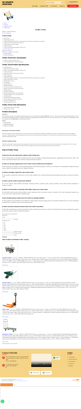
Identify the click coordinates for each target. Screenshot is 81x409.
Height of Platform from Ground (11, 94)
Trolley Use (6, 71)
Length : (7, 260)
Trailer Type (6, 79)
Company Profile (44, 6)
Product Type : (14, 259)
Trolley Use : (51, 257)
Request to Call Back (7, 52)
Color (5, 96)
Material (6, 85)
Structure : (66, 259)
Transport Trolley (6, 257)
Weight (5, 80)
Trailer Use (6, 74)
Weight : (19, 260)
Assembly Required (8, 93)
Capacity (6, 67)
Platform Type (7, 88)
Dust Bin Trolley (6, 282)
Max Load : (70, 260)
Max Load (6, 76)
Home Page (35, 6)
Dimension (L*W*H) (8, 73)
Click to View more (8, 48)
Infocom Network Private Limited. (20, 380)
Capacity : (49, 259)
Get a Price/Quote (6, 33)
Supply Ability (7, 107)
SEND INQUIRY (6, 343)
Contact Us (62, 6)
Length (5, 83)
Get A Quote (73, 6)
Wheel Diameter (8, 102)
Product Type (7, 70)
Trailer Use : (47, 284)
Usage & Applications (9, 77)
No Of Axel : (29, 260)
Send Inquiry (16, 52)
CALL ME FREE (13, 343)
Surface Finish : (34, 259)
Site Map (71, 365)
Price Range (7, 61)
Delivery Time (7, 109)
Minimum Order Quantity (10, 60)
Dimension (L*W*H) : (14, 262)
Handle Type (7, 99)
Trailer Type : (36, 262)
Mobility (5, 90)
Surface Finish (7, 68)
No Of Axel (6, 82)
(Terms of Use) (19, 379)
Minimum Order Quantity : (40, 257)
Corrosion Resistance (9, 100)
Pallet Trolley (5, 309)
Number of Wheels (8, 91)
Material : (64, 257)
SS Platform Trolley (7, 334)
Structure (6, 87)
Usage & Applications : (48, 260)
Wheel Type (7, 97)
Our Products (53, 6)
